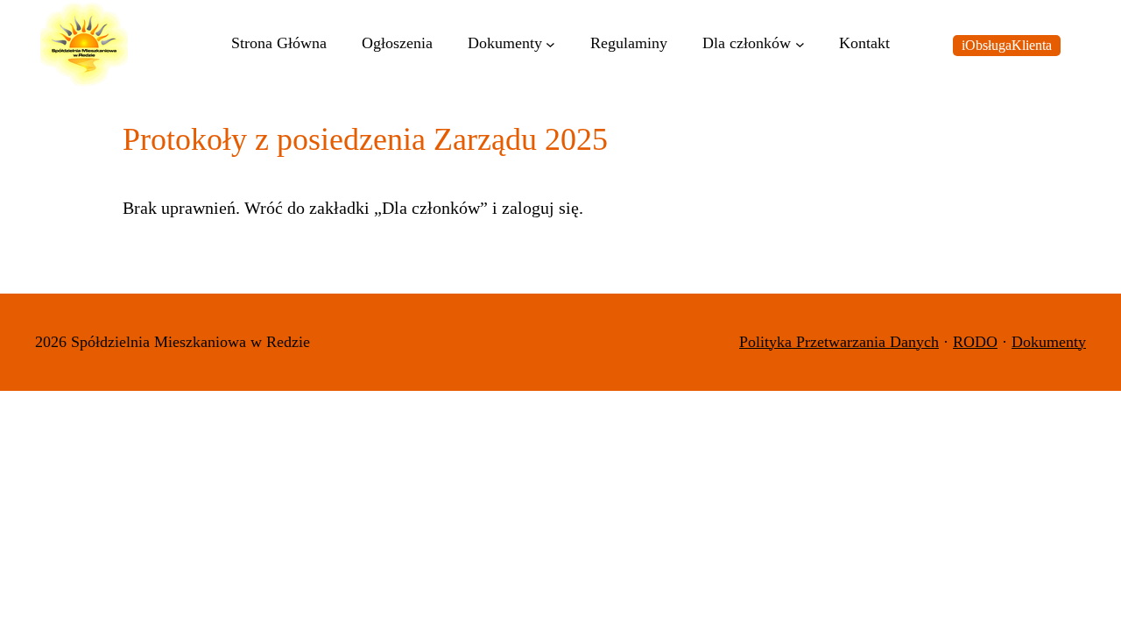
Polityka (767, 342)
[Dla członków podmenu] (800, 44)
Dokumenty (1049, 342)
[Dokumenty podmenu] (550, 44)
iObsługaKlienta (1007, 45)
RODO (975, 342)
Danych (914, 342)
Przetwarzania (843, 342)
